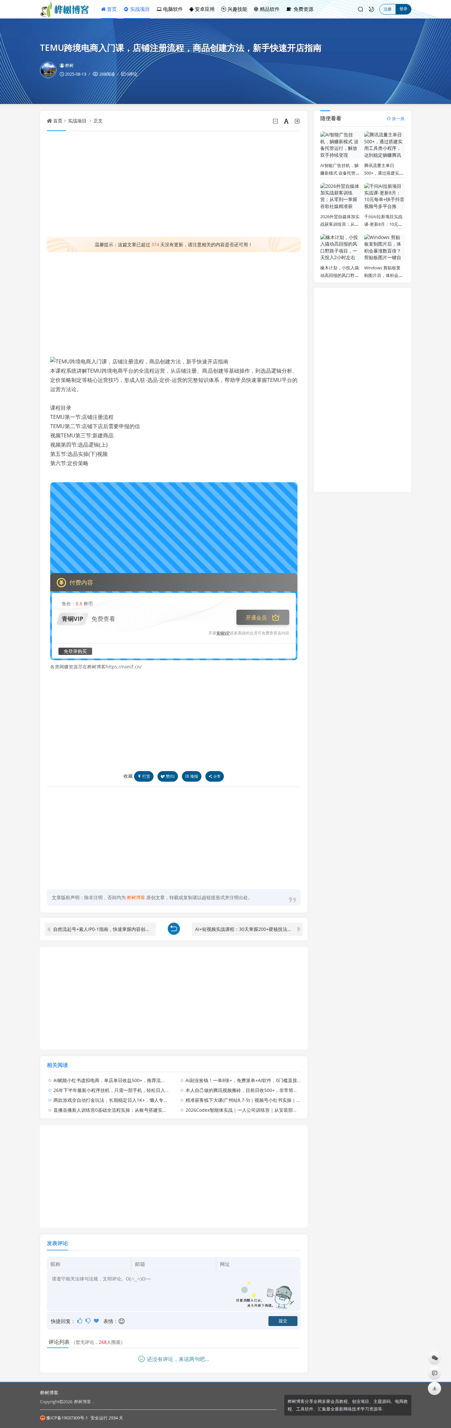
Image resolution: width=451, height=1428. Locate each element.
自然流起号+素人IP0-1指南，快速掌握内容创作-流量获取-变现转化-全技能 (104, 929)
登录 (403, 9)
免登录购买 (75, 651)
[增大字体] (298, 121)
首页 (111, 9)
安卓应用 (204, 9)
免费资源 (302, 9)
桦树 (69, 65)
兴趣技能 (236, 9)
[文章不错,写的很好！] (80, 1321)
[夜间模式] (371, 9)
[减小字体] (276, 121)
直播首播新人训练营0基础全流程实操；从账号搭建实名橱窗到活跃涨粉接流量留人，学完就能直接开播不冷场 (165, 1110)
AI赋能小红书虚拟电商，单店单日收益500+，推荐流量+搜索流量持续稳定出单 (133, 1080)
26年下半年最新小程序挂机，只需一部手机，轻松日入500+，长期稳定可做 (130, 1090)
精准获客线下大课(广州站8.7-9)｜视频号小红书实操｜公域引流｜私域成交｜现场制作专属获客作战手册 (292, 1100)
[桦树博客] (67, 9)
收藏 (128, 776)
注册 (388, 9)
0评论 (131, 74)
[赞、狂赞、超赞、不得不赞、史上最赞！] (96, 1321)
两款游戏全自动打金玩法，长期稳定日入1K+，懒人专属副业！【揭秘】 (126, 1100)
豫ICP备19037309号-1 (67, 1418)
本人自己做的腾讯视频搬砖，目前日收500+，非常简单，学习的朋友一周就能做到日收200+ (279, 1090)
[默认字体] (287, 121)
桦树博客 (49, 1392)
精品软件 (269, 9)
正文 (98, 121)
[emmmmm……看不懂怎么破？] (88, 1321)
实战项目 (139, 9)
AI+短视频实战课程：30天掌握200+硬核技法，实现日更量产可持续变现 (249, 929)
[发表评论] (434, 1373)
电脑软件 (172, 9)
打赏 (146, 776)
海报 (194, 776)
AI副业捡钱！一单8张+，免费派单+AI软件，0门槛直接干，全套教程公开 (260, 1080)
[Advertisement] (174, 184)
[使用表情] (122, 1321)
